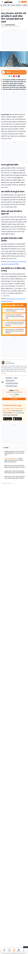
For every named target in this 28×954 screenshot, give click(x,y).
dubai (15, 378)
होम (1, 5)
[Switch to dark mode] (19, 2)
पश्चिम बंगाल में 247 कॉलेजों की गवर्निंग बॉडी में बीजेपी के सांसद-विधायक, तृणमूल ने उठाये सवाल (14, 466)
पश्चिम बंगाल (18, 5)
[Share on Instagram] (16, 76)
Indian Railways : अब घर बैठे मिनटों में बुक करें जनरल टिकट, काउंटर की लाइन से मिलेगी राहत (15, 331)
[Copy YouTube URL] (14, 76)
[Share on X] (19, 76)
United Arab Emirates (11, 386)
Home (2, 9)
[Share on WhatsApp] (9, 76)
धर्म (23, 408)
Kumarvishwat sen (10, 24)
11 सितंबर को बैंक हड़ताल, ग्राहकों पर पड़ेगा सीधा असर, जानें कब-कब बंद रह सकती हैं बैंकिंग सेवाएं (15, 323)
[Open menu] (2, 2)
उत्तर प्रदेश (13, 5)
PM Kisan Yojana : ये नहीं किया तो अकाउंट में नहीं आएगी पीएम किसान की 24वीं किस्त (15, 316)
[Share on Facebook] (12, 76)
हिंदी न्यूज (14, 413)
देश (4, 408)
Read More (3, 373)
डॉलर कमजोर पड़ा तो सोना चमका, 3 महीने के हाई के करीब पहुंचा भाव (15, 310)
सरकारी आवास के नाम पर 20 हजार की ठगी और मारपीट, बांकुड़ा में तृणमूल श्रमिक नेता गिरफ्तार (14, 477)
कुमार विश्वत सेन (10, 363)
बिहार (9, 5)
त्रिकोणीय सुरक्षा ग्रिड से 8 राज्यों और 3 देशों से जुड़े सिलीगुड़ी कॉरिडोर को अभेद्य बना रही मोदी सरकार (14, 453)
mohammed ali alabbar (12, 383)
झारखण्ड (5, 5)
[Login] (14, 950)
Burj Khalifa (9, 378)
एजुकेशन (7, 408)
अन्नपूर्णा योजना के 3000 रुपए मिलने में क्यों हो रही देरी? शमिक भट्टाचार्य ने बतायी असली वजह (14, 472)
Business (8, 9)
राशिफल (9, 411)
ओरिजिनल (25, 5)
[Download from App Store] (17, 418)
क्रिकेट (5, 411)
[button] (14, 59)
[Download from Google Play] (7, 418)
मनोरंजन (12, 408)
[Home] (8, 2)
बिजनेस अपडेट (18, 408)
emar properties (10, 380)
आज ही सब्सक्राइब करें (14, 399)
